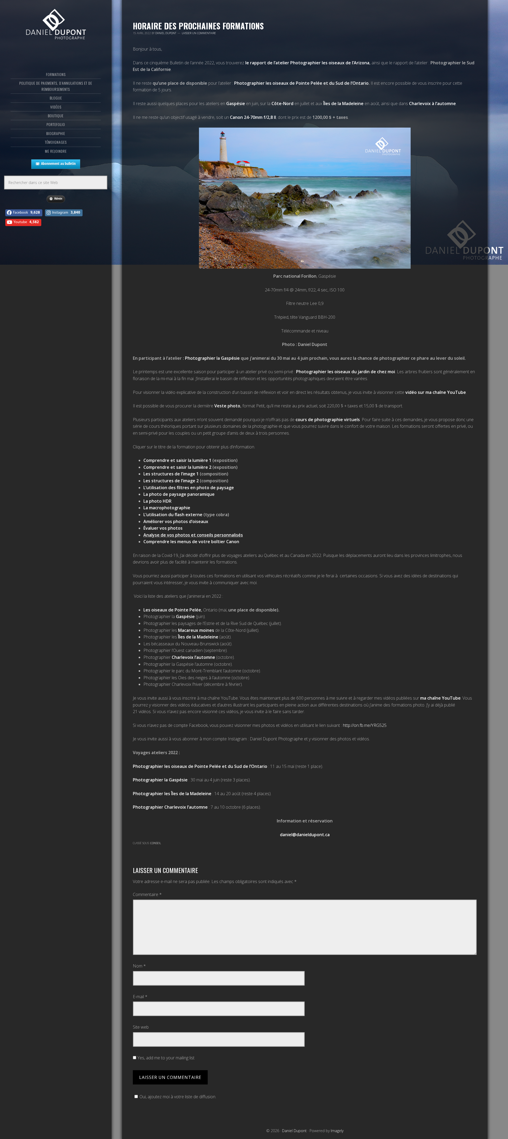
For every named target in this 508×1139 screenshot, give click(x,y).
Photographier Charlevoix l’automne (170, 807)
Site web (141, 1027)
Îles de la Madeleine (343, 103)
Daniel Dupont (56, 25)
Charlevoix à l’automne (432, 103)
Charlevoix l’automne (193, 657)
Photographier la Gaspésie (212, 358)
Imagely (337, 1130)
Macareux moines (196, 630)
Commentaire (147, 894)
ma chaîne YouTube (440, 698)
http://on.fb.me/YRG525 (365, 725)
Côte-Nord (282, 103)
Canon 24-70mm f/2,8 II (253, 117)
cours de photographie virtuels (328, 419)
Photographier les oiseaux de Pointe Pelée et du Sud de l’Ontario (200, 766)
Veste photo (227, 406)
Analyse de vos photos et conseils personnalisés (193, 535)
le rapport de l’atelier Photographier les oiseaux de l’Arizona (307, 63)
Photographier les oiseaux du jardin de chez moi (345, 372)
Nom (139, 966)
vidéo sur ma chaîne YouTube (435, 392)
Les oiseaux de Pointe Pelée (172, 610)
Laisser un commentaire (199, 33)
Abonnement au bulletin (58, 163)
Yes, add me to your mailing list (165, 1058)
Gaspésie (235, 103)
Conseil (155, 843)
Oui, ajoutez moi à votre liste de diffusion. (177, 1097)
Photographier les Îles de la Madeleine (172, 793)
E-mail (140, 997)
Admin (58, 198)
